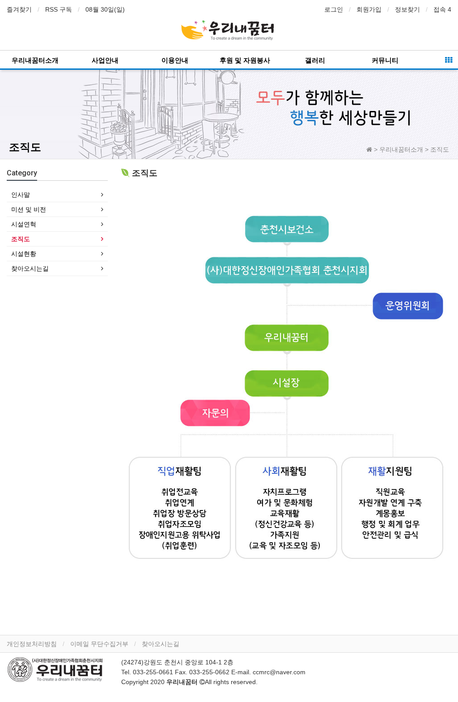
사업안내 (105, 60)
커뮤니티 (385, 60)
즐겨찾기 (19, 9)
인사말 (20, 194)
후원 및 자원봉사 (245, 60)
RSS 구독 (58, 9)
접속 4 (442, 9)
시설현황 (23, 253)
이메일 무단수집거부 (99, 643)
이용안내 (174, 60)
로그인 (333, 9)
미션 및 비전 (28, 209)
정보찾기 (407, 9)
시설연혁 (23, 224)
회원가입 (369, 9)
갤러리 (315, 60)
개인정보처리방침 (32, 643)
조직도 (20, 239)
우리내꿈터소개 (35, 60)
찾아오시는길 (30, 268)
